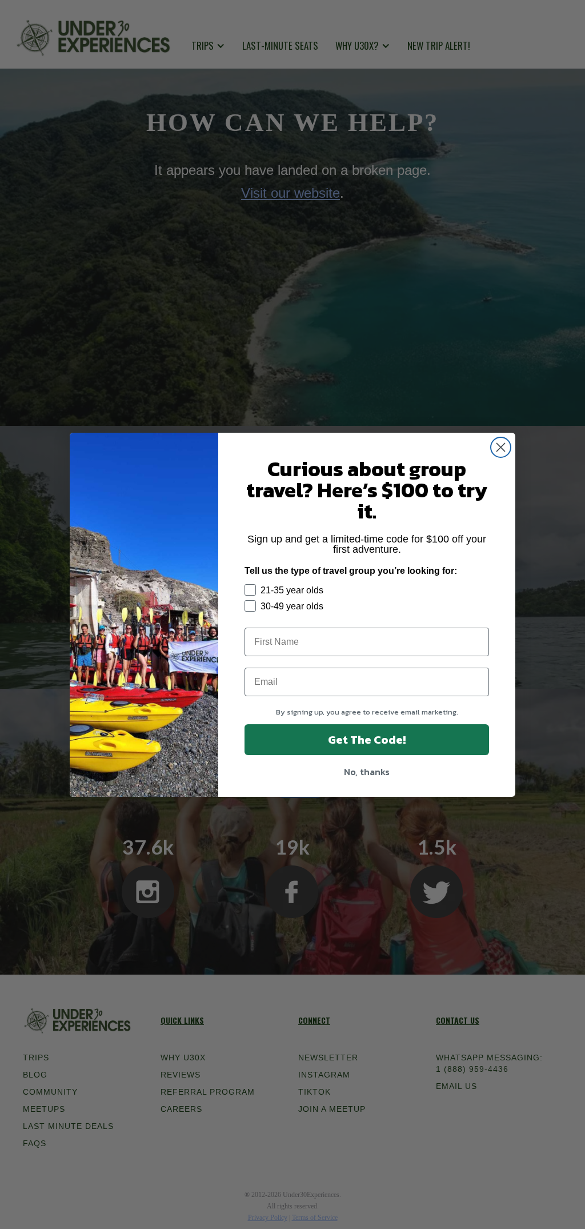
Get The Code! (367, 739)
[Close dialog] (501, 447)
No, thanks (367, 772)
